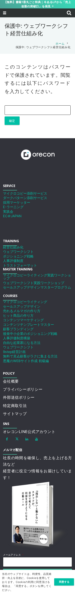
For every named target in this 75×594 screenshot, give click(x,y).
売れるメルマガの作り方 (21, 311)
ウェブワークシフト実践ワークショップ (33, 283)
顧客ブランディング (18, 329)
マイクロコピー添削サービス (25, 193)
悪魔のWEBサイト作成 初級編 (26, 361)
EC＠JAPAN (12, 216)
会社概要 (11, 381)
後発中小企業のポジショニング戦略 (30, 334)
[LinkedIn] (27, 439)
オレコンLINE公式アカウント (29, 431)
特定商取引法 (15, 405)
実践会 (8, 212)
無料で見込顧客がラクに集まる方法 (30, 356)
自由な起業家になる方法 (21, 343)
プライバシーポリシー (23, 389)
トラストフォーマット (20, 265)
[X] (17, 439)
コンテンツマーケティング (23, 320)
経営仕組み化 (13, 247)
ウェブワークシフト (18, 252)
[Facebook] (7, 439)
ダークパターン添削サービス (25, 198)
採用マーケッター (16, 202)
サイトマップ (15, 413)
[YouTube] (37, 439)
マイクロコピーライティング (25, 302)
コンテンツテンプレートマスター (28, 325)
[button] (5, 13)
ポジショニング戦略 (18, 256)
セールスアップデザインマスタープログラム (37, 287)
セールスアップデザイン (21, 306)
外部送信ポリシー (19, 397)
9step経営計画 (14, 352)
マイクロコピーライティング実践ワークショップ (37, 276)
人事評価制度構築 (16, 338)
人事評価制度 (13, 261)
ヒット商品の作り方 (18, 316)
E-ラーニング (13, 207)
